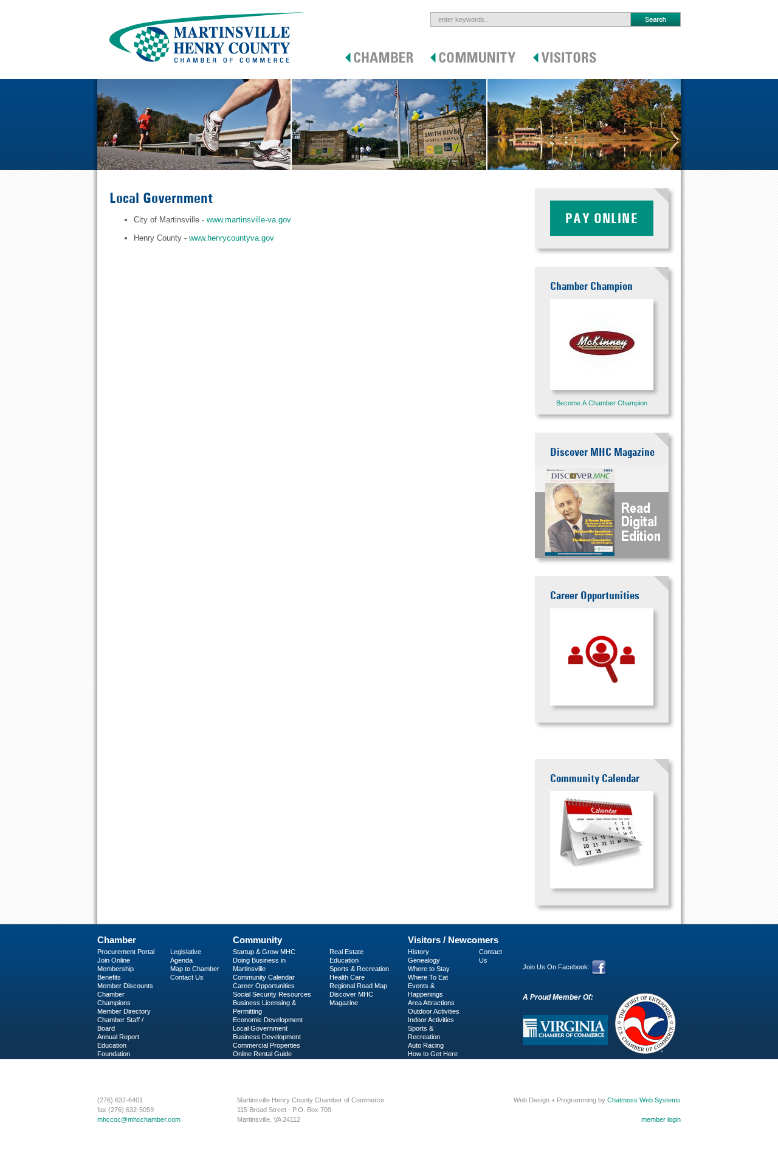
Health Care (347, 977)
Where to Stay (429, 968)
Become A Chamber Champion (601, 403)
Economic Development (268, 1019)
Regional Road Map (358, 985)
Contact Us (187, 977)
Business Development (267, 1036)
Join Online (113, 960)
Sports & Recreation (359, 968)
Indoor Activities (431, 1019)
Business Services (125, 1070)
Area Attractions (431, 1002)
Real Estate (346, 951)
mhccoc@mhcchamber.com (139, 1119)
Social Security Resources (272, 994)
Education (344, 960)
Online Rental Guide (262, 1053)
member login (661, 1119)
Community (257, 940)
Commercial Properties (266, 1045)
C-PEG (108, 1062)
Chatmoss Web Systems (644, 1100)
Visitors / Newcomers (453, 940)
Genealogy (424, 960)
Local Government (260, 1028)
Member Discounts (125, 985)
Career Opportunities (264, 985)
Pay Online (601, 218)
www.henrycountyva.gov (231, 237)
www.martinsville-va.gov (249, 219)
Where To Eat (428, 977)
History (418, 951)
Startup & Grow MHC (264, 951)
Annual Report (118, 1036)
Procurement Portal (125, 951)
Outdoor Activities (434, 1011)
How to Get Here (433, 1053)
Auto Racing (426, 1045)
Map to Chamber (194, 968)
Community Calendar (264, 977)
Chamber (116, 940)
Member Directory (124, 1011)
